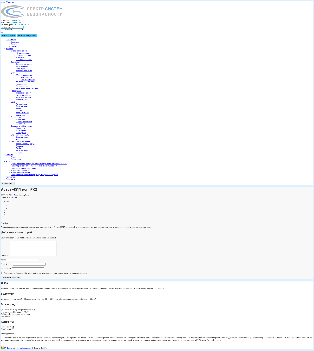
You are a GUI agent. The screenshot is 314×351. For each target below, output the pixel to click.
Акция (13, 157)
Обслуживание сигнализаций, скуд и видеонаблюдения (34, 175)
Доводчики (20, 115)
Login (3, 2)
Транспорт (15, 62)
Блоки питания (22, 137)
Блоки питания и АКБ (20, 135)
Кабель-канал (22, 150)
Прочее (19, 152)
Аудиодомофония (23, 95)
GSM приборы (26, 77)
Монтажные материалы (21, 141)
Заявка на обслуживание (27, 35)
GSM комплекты (28, 80)
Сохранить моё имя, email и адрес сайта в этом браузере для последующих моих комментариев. (45, 273)
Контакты (10, 177)
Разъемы (20, 146)
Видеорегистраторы (24, 64)
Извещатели (21, 84)
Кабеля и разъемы (24, 71)
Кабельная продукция (25, 144)
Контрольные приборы (25, 82)
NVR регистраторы (24, 60)
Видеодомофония (23, 93)
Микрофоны (21, 124)
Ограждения (21, 133)
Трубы (18, 148)
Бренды (14, 44)
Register (10, 2)
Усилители (20, 119)
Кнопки (19, 110)
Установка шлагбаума (20, 172)
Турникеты (20, 128)
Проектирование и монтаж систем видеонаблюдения (34, 166)
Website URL (6, 269)
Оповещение (16, 117)
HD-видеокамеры (23, 53)
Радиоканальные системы (27, 88)
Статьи (14, 46)
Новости (9, 155)
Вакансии (15, 42)
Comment (5, 256)
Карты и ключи (22, 113)
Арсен (16, 195)
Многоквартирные (23, 97)
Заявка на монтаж (8, 35)
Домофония (16, 91)
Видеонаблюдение (19, 51)
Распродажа (16, 159)
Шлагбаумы (21, 130)
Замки (18, 108)
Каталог (9, 49)
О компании (11, 40)
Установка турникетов (21, 170)
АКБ (17, 139)
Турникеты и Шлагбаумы (21, 126)
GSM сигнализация (24, 75)
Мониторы (20, 68)
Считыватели (21, 106)
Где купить (10, 179)
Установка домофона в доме (23, 168)
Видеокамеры (22, 66)
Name (3, 260)
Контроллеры (21, 104)
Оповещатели (21, 86)
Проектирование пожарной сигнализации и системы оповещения (39, 164)
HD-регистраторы (23, 55)
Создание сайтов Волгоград (18, 348)
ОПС (13, 73)
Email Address (7, 264)
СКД (13, 102)
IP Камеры (20, 57)
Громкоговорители (24, 122)
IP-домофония (22, 99)
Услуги (9, 161)
